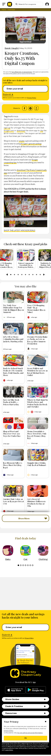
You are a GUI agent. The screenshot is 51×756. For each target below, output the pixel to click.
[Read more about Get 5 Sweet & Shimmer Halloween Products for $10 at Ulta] (37, 491)
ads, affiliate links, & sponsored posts (22, 72)
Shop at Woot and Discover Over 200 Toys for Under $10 (11, 433)
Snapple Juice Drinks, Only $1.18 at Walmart (36, 464)
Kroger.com (9, 130)
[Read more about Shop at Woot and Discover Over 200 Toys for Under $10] (13, 423)
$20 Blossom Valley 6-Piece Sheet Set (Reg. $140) (13, 465)
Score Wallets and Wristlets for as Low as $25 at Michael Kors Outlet (37, 371)
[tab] (10, 274)
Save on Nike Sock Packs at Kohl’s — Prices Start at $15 (11, 402)
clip (41, 130)
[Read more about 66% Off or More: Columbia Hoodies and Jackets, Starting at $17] (13, 329)
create (21, 141)
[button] (45, 699)
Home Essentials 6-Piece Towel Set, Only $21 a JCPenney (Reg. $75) (36, 434)
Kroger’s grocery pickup (31, 144)
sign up (7, 127)
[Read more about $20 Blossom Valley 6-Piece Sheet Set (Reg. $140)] (13, 455)
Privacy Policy (31, 98)
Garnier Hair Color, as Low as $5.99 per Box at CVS (13, 501)
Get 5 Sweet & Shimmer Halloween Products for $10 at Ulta (36, 502)
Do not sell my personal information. (30, 733)
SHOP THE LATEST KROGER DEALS (19, 230)
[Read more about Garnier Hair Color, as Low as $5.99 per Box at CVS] (13, 491)
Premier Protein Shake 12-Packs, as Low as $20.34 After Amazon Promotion (37, 340)
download (21, 130)
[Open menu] (4, 4)
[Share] (36, 108)
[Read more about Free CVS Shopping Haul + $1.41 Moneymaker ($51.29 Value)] (37, 297)
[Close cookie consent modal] (45, 722)
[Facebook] (24, 108)
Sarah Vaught (12, 48)
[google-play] (36, 690)
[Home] (9, 4)
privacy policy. (8, 731)
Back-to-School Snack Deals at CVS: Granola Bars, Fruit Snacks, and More (13, 371)
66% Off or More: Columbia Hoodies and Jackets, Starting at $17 (13, 339)
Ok (25, 738)
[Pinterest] (30, 108)
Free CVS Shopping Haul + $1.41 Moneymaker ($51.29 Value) (36, 308)
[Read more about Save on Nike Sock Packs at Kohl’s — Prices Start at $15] (13, 392)
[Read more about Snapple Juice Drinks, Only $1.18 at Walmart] (37, 455)
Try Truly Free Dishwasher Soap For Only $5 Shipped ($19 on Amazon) (13, 308)
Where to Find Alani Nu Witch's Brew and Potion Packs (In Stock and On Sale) (37, 403)
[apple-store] (15, 690)
